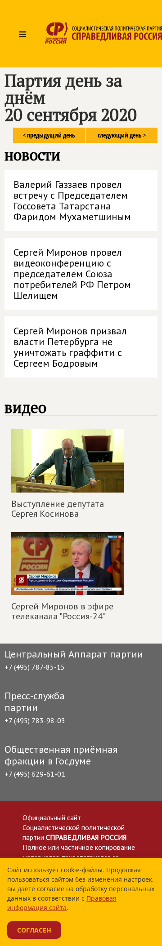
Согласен (34, 930)
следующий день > (122, 135)
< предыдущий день (49, 135)
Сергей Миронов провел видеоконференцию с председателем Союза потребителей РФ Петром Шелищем (72, 274)
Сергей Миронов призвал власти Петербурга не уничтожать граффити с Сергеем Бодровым (70, 346)
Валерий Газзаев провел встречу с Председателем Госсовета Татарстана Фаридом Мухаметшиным (72, 200)
